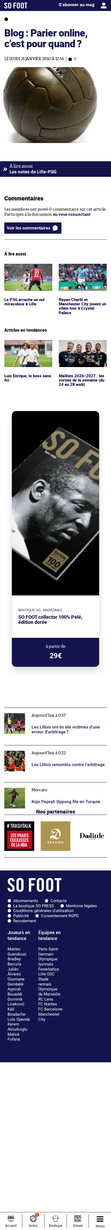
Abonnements (25, 900)
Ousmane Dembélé (16, 982)
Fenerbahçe (48, 969)
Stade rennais (44, 982)
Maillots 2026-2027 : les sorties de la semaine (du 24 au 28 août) (82, 347)
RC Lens (45, 999)
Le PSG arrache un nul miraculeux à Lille (25, 268)
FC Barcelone (50, 1009)
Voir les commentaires (28, 227)
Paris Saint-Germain (48, 952)
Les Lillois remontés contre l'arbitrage (40, 748)
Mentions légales (81, 905)
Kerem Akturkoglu (17, 1027)
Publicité (21, 915)
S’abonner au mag (76, 4)
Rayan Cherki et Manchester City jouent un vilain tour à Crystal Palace (81, 273)
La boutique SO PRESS (33, 905)
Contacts (58, 900)
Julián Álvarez (14, 972)
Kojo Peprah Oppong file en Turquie (37, 785)
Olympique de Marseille (49, 992)
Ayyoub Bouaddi (15, 992)
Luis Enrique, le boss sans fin (28, 344)
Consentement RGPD (60, 915)
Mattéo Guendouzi (17, 952)
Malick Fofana (14, 1037)
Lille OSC (46, 974)
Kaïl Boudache (16, 1012)
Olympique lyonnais (47, 962)
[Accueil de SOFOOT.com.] (15, 5)
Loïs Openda (19, 1019)
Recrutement (24, 920)
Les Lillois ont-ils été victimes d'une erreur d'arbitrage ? (44, 712)
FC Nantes (47, 1004)
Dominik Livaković (16, 1002)
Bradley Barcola (14, 962)
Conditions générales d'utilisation (43, 910)
